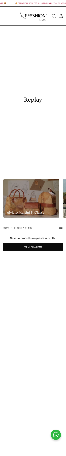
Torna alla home (33, 247)
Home (6, 227)
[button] (53, 16)
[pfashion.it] (33, 16)
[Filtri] (60, 228)
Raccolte (17, 227)
